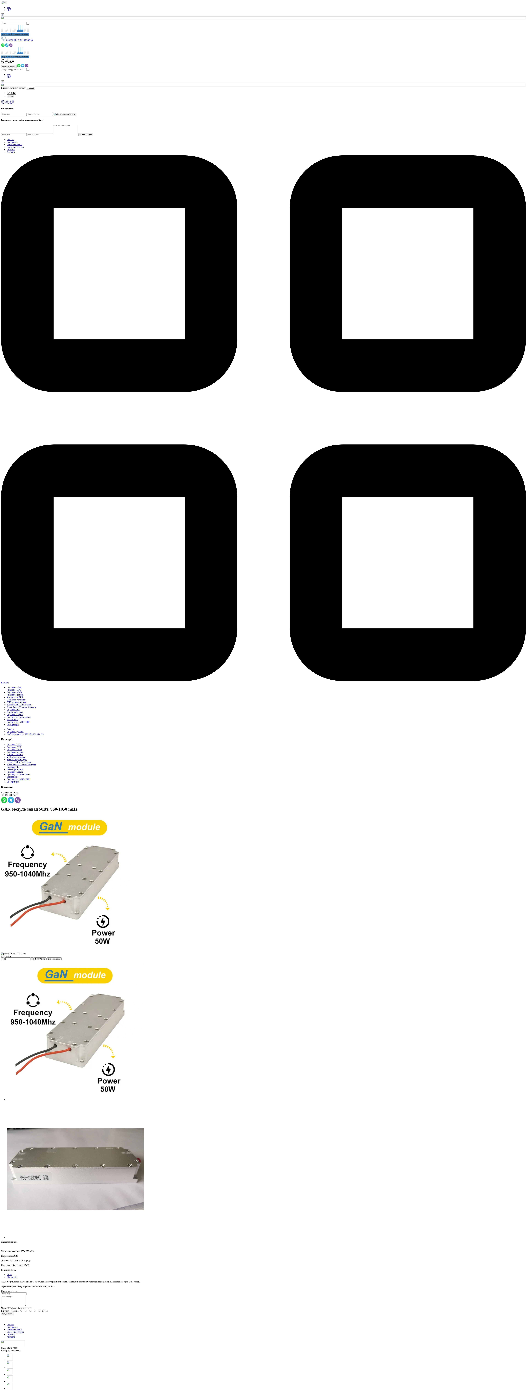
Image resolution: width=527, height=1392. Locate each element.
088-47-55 (26, 40)
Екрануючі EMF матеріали (19, 704)
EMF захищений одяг (17, 702)
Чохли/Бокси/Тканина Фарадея (21, 707)
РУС (9, 7)
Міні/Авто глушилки (16, 700)
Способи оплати (14, 1329)
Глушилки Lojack (15, 714)
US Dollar (11, 93)
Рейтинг (5, 1311)
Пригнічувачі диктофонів (18, 717)
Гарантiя (11, 149)
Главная (10, 729)
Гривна (10, 96)
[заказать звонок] (2, 21)
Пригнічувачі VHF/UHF (18, 722)
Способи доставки (15, 147)
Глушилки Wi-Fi (14, 692)
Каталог (5, 683)
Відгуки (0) (12, 1277)
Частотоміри (12, 719)
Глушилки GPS (14, 690)
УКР (9, 10)
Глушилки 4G (13, 709)
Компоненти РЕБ (15, 697)
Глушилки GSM (14, 687)
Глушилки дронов (15, 695)
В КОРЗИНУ (40, 959)
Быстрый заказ (54, 959)
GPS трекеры (13, 724)
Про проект (12, 142)
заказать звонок (8, 67)
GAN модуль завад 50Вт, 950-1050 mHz (25, 734)
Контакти (11, 152)
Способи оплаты (14, 144)
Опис (9, 1274)
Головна (10, 139)
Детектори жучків (15, 712)
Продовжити (7, 1314)
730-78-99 (12, 40)
